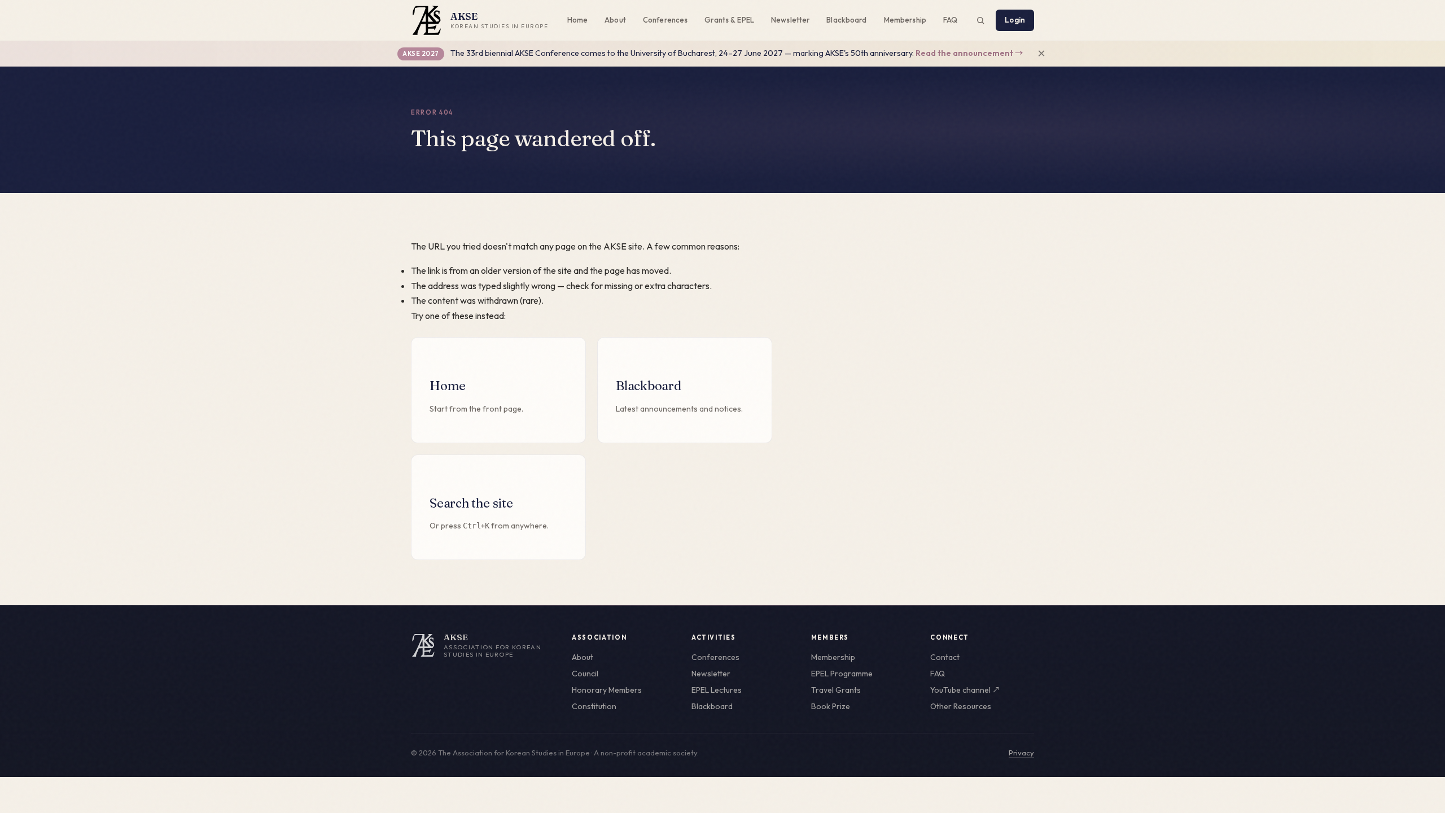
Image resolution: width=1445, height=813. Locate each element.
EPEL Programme (842, 673)
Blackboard (846, 19)
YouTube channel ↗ (965, 690)
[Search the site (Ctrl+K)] (980, 20)
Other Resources (960, 706)
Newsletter (790, 19)
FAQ (950, 19)
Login (1015, 19)
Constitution (594, 706)
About (615, 19)
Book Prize (830, 706)
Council (585, 673)
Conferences (665, 19)
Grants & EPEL (729, 19)
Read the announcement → (969, 53)
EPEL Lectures (716, 690)
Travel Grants (836, 690)
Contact (945, 657)
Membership (905, 19)
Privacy (1021, 752)
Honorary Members (607, 690)
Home (577, 19)
